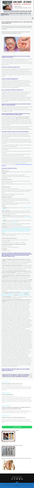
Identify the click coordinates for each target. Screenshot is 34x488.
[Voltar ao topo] (17, 482)
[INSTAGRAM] (14, 479)
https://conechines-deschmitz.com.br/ (15, 293)
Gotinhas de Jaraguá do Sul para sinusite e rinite (12, 383)
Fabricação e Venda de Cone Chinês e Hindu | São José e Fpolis (16, 14)
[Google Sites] (19, 479)
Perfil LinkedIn (15, 221)
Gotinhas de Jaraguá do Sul (7, 394)
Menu (32, 18)
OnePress (29, 484)
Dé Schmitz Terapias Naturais (24, 295)
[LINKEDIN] (22, 479)
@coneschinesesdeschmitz (7, 295)
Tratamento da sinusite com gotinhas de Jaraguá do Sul (13, 417)
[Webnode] (17, 479)
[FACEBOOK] (12, 479)
